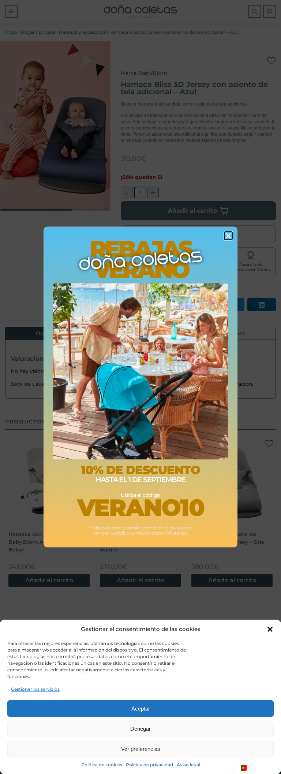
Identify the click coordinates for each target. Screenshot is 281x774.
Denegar (140, 729)
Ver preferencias (140, 749)
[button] (270, 629)
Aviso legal (188, 764)
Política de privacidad (149, 764)
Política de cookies (101, 764)
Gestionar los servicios (35, 689)
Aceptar (140, 708)
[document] (140, 387)
